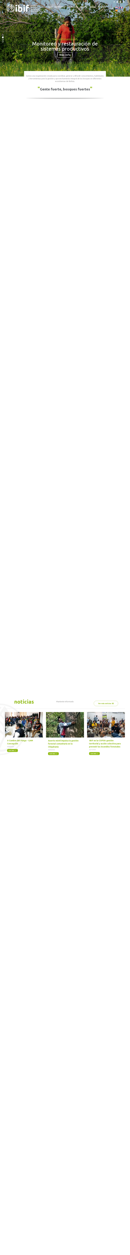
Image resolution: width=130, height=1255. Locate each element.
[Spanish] (116, 11)
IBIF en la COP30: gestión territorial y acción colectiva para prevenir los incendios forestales (105, 743)
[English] (119, 8)
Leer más (11, 750)
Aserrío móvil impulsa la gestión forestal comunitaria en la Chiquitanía (63, 743)
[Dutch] (116, 8)
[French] (121, 8)
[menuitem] (50, 7)
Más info (65, 54)
